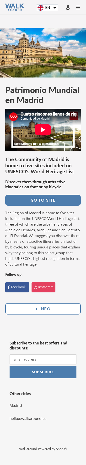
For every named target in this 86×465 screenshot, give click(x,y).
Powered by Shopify (52, 449)
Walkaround (28, 449)
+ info (43, 308)
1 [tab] (43, 74)
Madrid (16, 405)
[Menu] (78, 7)
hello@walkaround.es (28, 419)
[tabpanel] (43, 53)
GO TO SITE (43, 200)
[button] (47, 8)
